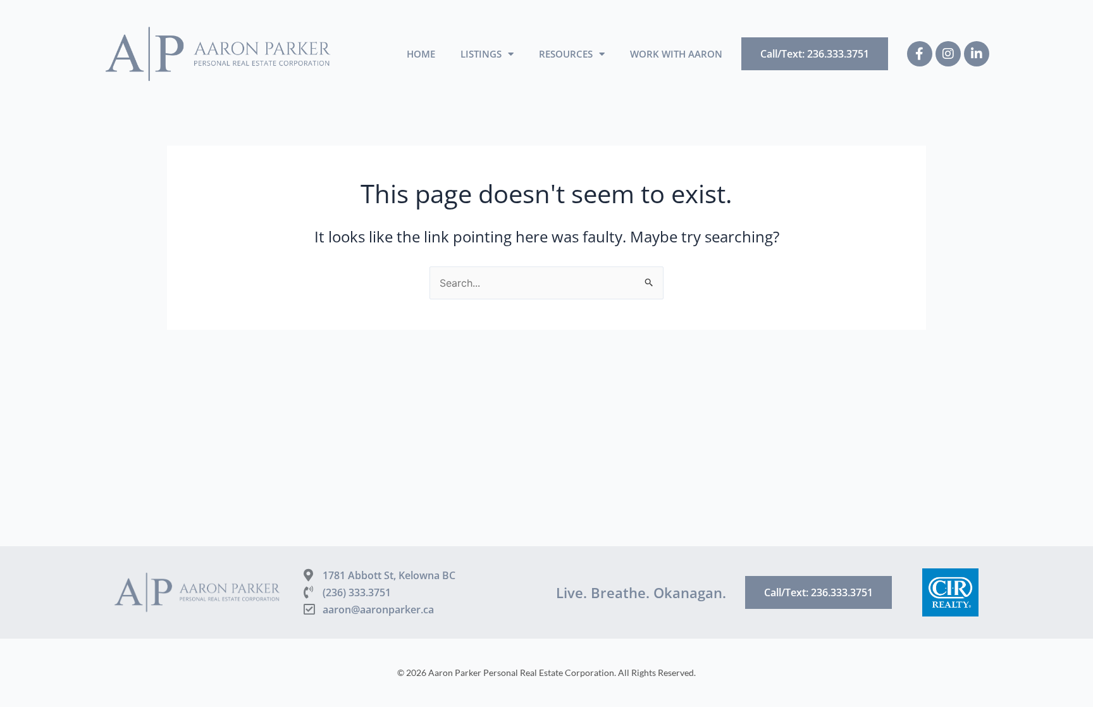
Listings (481, 53)
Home (421, 53)
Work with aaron (676, 53)
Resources (566, 53)
